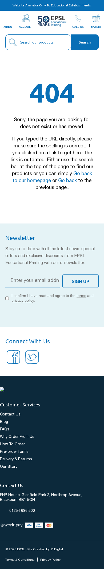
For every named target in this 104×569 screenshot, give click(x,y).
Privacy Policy (50, 559)
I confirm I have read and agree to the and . (52, 298)
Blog (4, 422)
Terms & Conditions (19, 559)
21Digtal (56, 549)
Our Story (8, 467)
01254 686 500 (22, 511)
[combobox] (38, 42)
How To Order (12, 444)
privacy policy (22, 300)
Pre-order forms (14, 452)
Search (85, 42)
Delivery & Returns (16, 459)
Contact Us (10, 414)
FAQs (4, 429)
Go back (67, 181)
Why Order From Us (17, 437)
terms (81, 295)
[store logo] (52, 21)
